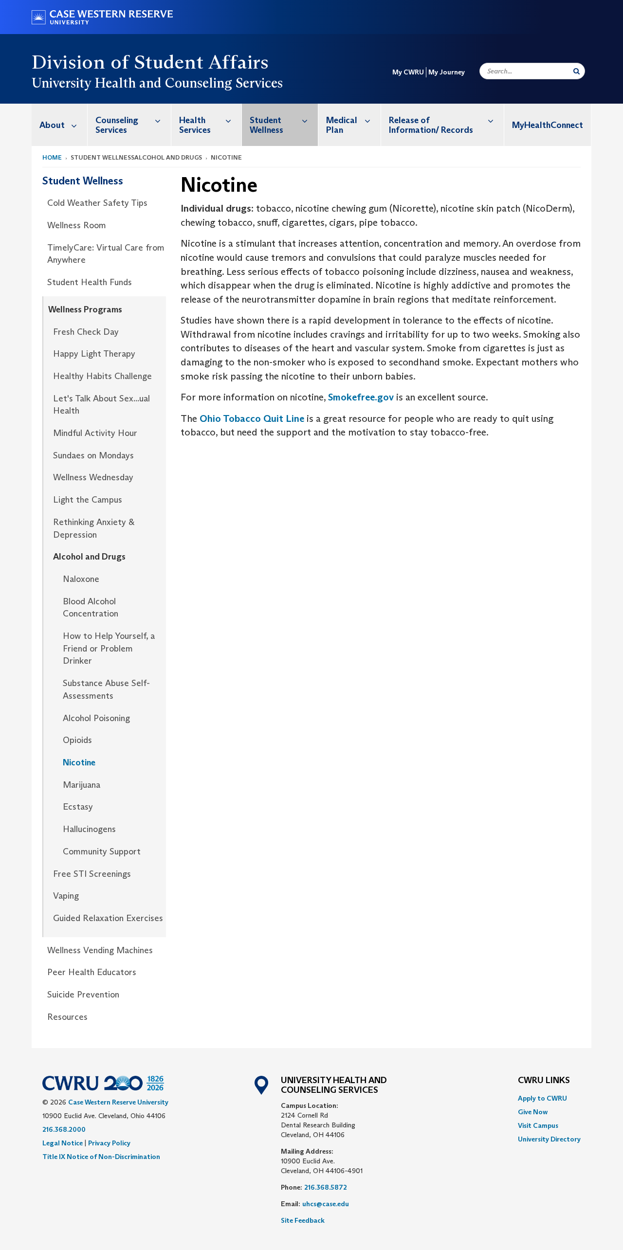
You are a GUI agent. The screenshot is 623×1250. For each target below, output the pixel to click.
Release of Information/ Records (431, 125)
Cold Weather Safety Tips (97, 203)
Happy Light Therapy (94, 353)
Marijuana (81, 784)
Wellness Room (76, 225)
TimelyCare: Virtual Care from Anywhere (106, 254)
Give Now (533, 1111)
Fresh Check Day (86, 331)
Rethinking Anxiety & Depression (93, 528)
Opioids (77, 740)
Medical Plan (341, 125)
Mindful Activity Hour (95, 433)
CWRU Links (544, 1081)
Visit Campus (538, 1125)
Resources (67, 1017)
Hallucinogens (89, 829)
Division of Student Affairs (150, 62)
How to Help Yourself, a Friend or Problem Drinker (109, 648)
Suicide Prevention (83, 994)
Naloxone (81, 579)
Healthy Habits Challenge (102, 376)
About (52, 125)
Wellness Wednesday (93, 477)
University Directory (549, 1139)
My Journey (446, 72)
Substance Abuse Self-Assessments (106, 689)
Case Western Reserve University (118, 1102)
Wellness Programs (85, 309)
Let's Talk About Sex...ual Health (101, 405)
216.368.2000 (64, 1129)
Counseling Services (116, 125)
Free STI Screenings (92, 874)
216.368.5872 (325, 1187)
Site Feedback (303, 1220)
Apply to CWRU (542, 1098)
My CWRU (408, 72)
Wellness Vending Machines (100, 950)
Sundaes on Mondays (93, 455)
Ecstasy (78, 806)
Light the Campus (87, 499)
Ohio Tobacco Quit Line (252, 418)
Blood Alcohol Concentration (90, 607)
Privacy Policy (109, 1143)
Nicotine (79, 762)
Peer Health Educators (91, 972)
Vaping (66, 895)
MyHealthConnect (547, 125)
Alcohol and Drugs (89, 556)
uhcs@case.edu (325, 1203)
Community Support (102, 851)
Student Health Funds (89, 282)
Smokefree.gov (361, 397)
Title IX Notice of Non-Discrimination (101, 1156)
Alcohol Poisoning (96, 718)
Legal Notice (62, 1143)
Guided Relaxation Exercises (108, 918)
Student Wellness (266, 125)
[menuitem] (60, 125)
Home (52, 157)
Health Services (195, 125)
